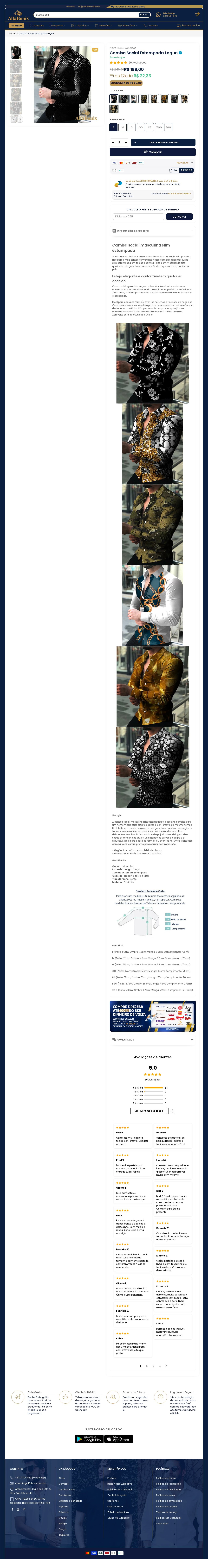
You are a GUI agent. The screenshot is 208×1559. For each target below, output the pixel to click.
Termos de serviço (166, 1512)
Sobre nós (113, 1500)
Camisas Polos (67, 1489)
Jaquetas (64, 1535)
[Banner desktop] (104, 6)
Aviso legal (162, 1523)
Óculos (63, 1518)
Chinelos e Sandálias (70, 1500)
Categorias (56, 25)
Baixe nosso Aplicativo (119, 1483)
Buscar (144, 14)
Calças (62, 1529)
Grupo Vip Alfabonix (118, 1518)
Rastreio (112, 1478)
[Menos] (112, 143)
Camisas (64, 1483)
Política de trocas (166, 1478)
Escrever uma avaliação (149, 1110)
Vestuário (104, 25)
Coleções (38, 25)
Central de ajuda (116, 1495)
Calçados (81, 25)
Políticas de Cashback (119, 1489)
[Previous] (30, 84)
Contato (153, 25)
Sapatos (63, 1506)
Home (12, 33)
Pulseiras (63, 1512)
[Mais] (126, 143)
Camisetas (65, 1495)
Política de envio (165, 1495)
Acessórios (128, 25)
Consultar (179, 217)
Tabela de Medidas (118, 1512)
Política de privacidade (169, 1500)
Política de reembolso (168, 1483)
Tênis (62, 1478)
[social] (13, 1509)
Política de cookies (166, 1506)
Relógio (63, 1523)
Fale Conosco (115, 1506)
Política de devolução (168, 1489)
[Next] (95, 84)
